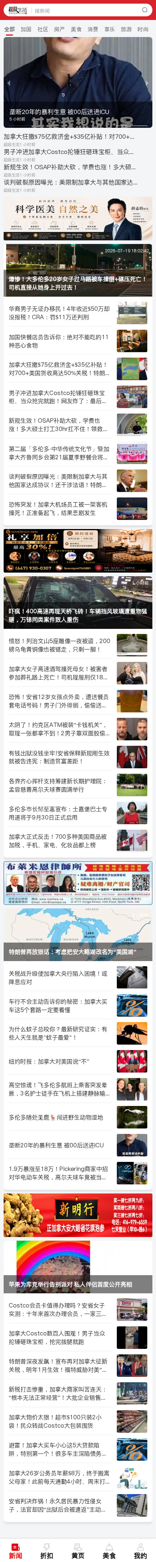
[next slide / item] (147, 82)
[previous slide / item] (9, 82)
